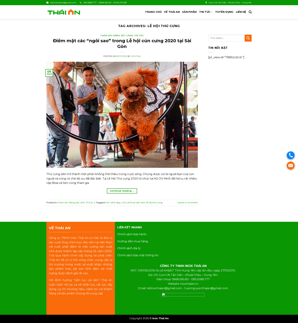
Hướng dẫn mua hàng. (132, 241)
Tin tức (204, 11)
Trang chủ (153, 11)
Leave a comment (187, 202)
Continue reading (122, 191)
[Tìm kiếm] (250, 12)
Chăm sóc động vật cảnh (116, 35)
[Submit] (248, 38)
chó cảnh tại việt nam (133, 202)
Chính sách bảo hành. (132, 234)
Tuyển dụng (224, 11)
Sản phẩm (189, 11)
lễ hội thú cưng (154, 202)
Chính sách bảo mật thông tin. (138, 255)
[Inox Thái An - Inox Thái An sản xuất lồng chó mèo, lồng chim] (63, 12)
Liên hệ (241, 11)
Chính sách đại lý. (129, 248)
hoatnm (136, 56)
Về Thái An (172, 11)
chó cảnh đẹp (113, 202)
